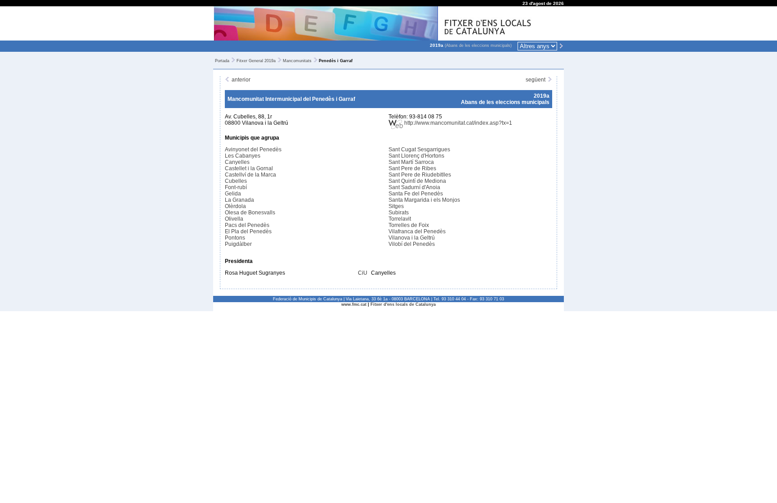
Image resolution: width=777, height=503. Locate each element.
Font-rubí (236, 187)
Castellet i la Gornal (249, 168)
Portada (222, 61)
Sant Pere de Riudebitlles (419, 175)
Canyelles (237, 162)
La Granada (239, 200)
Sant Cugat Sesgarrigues (419, 149)
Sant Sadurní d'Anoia (414, 187)
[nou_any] (561, 45)
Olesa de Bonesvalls (250, 212)
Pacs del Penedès (247, 225)
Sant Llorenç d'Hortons (416, 156)
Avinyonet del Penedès (253, 149)
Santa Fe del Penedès (415, 193)
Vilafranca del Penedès (417, 231)
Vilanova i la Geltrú (411, 238)
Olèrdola (235, 206)
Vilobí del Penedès (411, 244)
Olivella (234, 219)
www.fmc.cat (353, 304)
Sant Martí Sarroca (411, 162)
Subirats (398, 212)
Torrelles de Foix (408, 225)
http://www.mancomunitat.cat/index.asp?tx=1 (457, 123)
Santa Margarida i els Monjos (424, 200)
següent (536, 80)
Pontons (235, 238)
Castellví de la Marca (250, 175)
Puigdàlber (238, 244)
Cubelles (236, 181)
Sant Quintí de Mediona (417, 181)
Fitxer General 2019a (256, 61)
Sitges (396, 206)
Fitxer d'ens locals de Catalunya (403, 304)
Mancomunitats (297, 61)
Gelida (233, 193)
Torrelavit (399, 219)
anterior (240, 80)
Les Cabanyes (242, 156)
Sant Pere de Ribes (412, 168)
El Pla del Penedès (248, 231)
